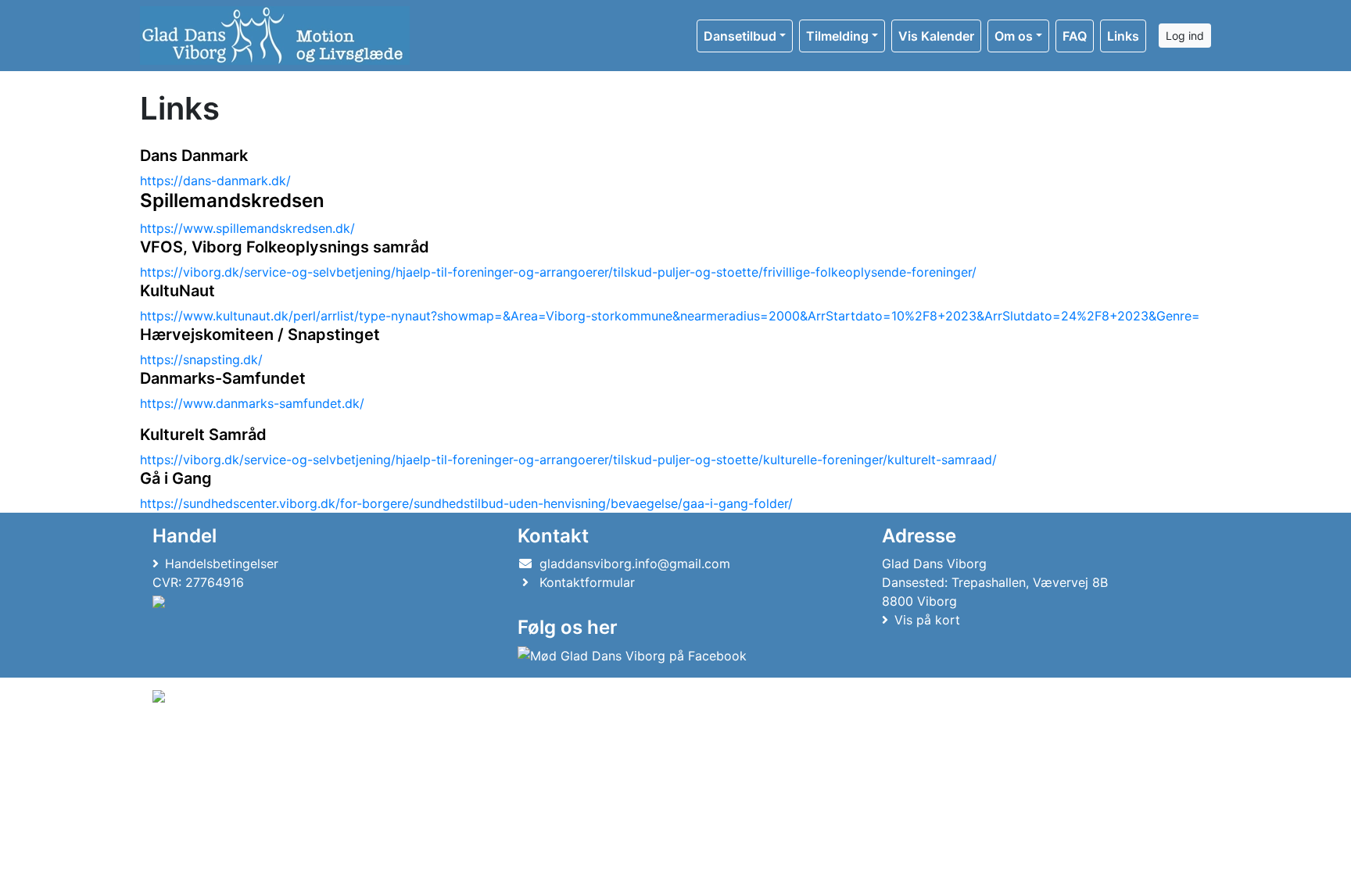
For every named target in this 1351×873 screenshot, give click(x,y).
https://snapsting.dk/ (201, 359)
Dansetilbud (740, 36)
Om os (1013, 36)
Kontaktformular (587, 582)
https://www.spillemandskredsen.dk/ (247, 228)
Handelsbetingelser (221, 563)
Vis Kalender (936, 36)
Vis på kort (927, 620)
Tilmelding (837, 36)
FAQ (1075, 36)
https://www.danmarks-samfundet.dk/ (252, 403)
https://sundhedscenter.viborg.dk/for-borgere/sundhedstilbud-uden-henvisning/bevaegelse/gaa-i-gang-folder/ (466, 503)
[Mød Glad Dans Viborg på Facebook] (632, 655)
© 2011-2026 (184, 738)
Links (1123, 36)
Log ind (1185, 35)
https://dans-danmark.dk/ (215, 180)
